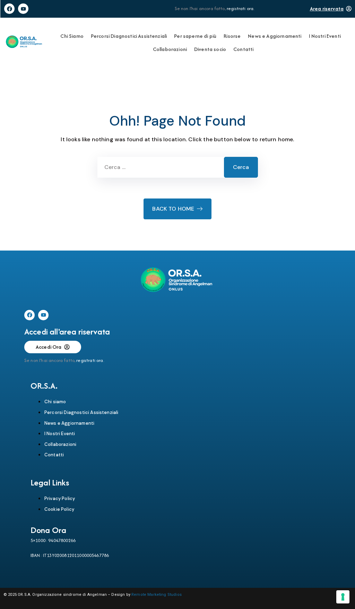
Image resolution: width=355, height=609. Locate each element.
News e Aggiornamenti (274, 36)
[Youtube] (23, 8)
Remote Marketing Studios (156, 594)
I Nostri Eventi (325, 36)
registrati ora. (240, 8)
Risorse (232, 36)
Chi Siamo (71, 36)
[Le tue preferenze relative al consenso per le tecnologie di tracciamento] (342, 596)
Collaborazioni (170, 49)
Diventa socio (210, 49)
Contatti (243, 49)
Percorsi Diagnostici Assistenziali (129, 36)
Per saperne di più (195, 36)
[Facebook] (9, 8)
